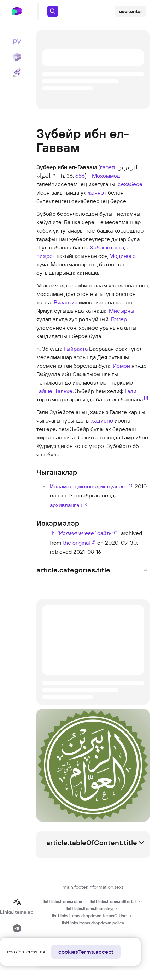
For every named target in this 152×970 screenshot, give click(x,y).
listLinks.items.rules (62, 901)
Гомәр (119, 319)
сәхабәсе (130, 184)
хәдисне (102, 420)
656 (80, 175)
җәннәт (97, 192)
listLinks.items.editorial (113, 901)
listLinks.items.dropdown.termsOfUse (89, 915)
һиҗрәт (45, 255)
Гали (130, 390)
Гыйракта (76, 348)
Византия (65, 302)
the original (76, 542)
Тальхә (63, 390)
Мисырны (121, 310)
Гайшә (44, 390)
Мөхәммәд (106, 175)
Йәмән (121, 365)
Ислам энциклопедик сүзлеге (89, 486)
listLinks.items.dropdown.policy (93, 922)
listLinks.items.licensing (89, 908)
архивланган (66, 504)
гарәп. (108, 167)
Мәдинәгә (122, 255)
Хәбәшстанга (107, 247)
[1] (146, 397)
